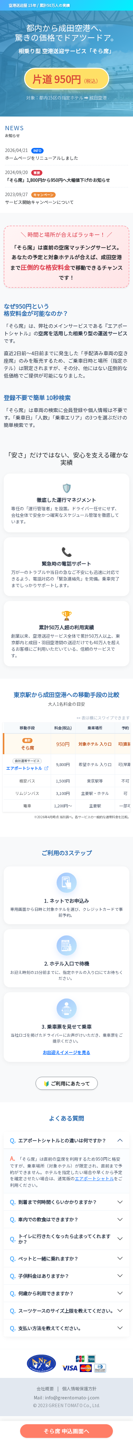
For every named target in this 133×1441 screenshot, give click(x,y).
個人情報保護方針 (79, 1388)
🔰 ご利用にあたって (66, 1083)
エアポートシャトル (24, 768)
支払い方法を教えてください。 (46, 1328)
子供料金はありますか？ (39, 1275)
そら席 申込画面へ (66, 1431)
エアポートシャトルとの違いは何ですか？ (58, 1140)
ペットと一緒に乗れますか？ (44, 1258)
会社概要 (45, 1388)
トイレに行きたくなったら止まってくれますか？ (60, 1238)
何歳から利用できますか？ (42, 1293)
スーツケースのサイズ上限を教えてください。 (62, 1310)
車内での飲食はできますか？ (44, 1219)
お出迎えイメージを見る (66, 1052)
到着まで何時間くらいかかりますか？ (53, 1201)
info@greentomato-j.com (72, 1397)
